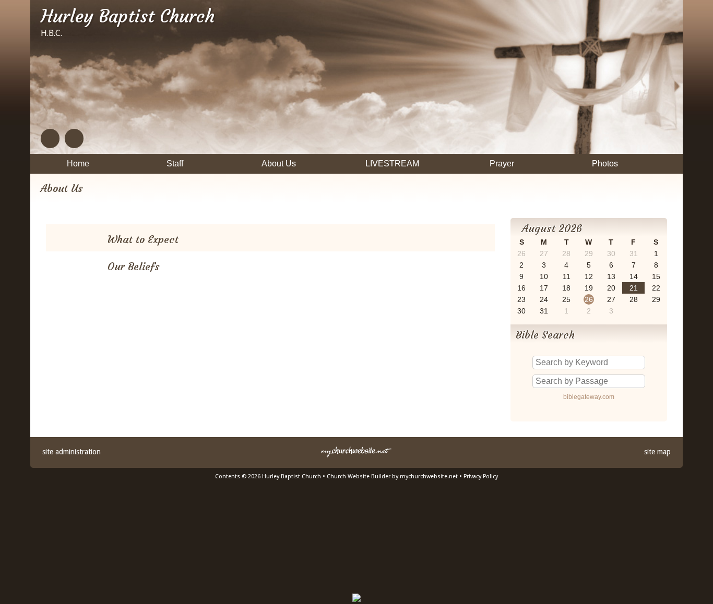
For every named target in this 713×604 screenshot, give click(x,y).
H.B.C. (51, 33)
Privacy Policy (481, 476)
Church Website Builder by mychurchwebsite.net (392, 476)
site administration (71, 452)
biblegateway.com (588, 397)
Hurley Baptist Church (128, 16)
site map (657, 452)
